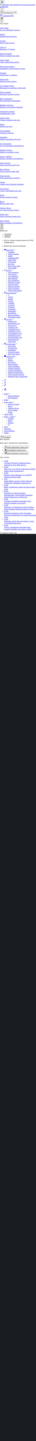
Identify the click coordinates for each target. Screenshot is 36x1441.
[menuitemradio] (16, 447)
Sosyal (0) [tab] (8, 234)
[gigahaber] (18, 7)
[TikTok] (5, 385)
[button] (2, 18)
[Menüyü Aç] (2, 9)
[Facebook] (5, 381)
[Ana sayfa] (5, 390)
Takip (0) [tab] (7, 236)
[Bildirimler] (2, 228)
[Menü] (2, 2)
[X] (5, 383)
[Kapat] (2, 21)
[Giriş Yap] (2, 225)
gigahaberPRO (8, 16)
